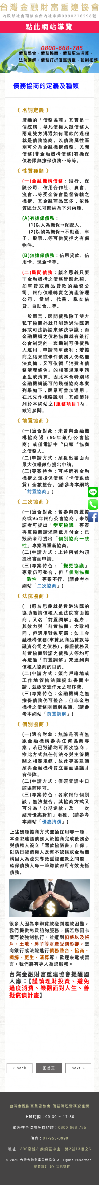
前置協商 (37, 491)
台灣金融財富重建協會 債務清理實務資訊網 (50, 1106)
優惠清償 (52, 821)
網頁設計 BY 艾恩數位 (52, 1166)
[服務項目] (66, 404)
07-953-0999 (55, 1138)
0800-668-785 (72, 1127)
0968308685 (93, 492)
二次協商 (47, 585)
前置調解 (57, 714)
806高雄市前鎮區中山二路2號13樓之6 (55, 1149)
